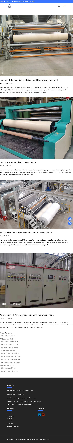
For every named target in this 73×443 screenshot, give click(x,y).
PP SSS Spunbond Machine (10, 348)
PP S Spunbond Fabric (8, 368)
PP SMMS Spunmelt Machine (10, 356)
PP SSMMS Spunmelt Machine (11, 362)
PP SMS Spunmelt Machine (10, 353)
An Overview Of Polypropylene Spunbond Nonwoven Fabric (27, 315)
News (10, 83)
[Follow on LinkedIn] (39, 414)
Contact (11, 423)
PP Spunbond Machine (7, 339)
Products (11, 416)
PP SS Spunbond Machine (10, 344)
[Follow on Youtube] (43, 414)
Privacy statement (13, 426)
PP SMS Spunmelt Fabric (9, 371)
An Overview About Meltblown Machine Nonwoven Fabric (26, 232)
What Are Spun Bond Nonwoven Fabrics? (18, 162)
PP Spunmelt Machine (7, 351)
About (10, 418)
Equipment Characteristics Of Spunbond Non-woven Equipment (29, 80)
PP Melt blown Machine (8, 336)
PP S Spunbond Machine (9, 341)
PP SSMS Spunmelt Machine (10, 359)
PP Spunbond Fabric (7, 366)
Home (10, 414)
